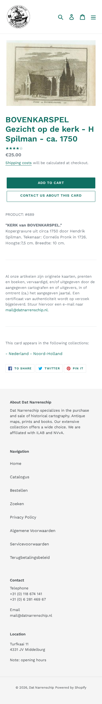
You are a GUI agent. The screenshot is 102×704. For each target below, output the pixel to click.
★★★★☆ (14, 148)
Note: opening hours (28, 660)
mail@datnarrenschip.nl (26, 310)
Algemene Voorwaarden (32, 530)
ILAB (40, 433)
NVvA (58, 433)
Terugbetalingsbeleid (30, 557)
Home (15, 463)
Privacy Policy (23, 517)
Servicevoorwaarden (29, 544)
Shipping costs (18, 163)
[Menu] (93, 16)
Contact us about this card (51, 195)
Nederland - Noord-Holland (35, 353)
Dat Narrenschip (41, 687)
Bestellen (19, 490)
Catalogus (19, 477)
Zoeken (17, 503)
